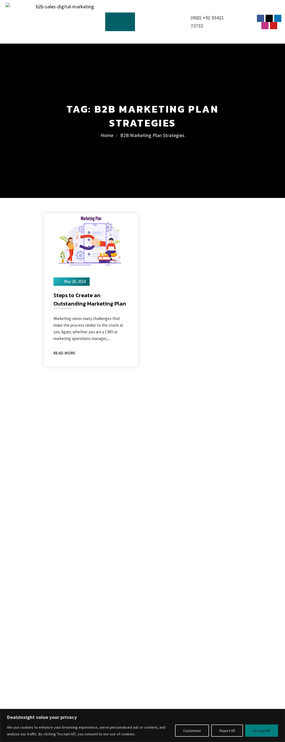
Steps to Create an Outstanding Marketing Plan (89, 299)
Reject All (227, 730)
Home (106, 135)
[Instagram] (265, 25)
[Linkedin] (277, 18)
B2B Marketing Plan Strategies (152, 135)
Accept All (261, 730)
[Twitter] (269, 18)
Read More (64, 353)
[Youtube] (273, 25)
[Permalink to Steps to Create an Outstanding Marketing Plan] (91, 239)
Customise (192, 730)
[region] (142, 725)
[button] (120, 22)
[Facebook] (260, 18)
